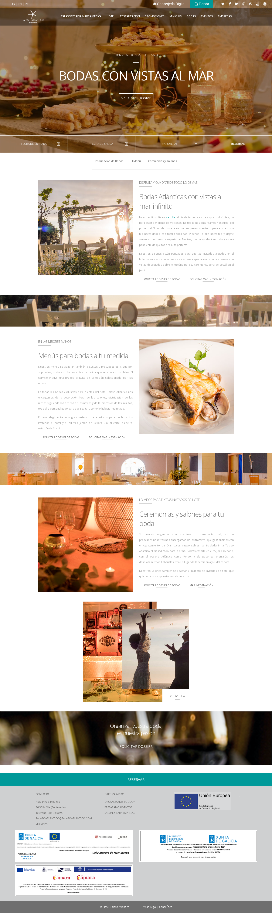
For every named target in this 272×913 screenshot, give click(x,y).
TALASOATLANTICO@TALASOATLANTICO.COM (64, 818)
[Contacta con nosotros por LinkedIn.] (236, 4)
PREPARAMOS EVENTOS (118, 807)
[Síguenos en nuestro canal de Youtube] (257, 4)
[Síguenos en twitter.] (222, 4)
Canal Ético (165, 907)
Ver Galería (177, 696)
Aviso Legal (149, 907)
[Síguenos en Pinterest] (250, 4)
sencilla (170, 217)
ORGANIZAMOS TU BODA (120, 802)
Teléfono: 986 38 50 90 (49, 813)
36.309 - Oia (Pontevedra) (51, 807)
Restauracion (130, 16)
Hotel (111, 16)
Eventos (207, 16)
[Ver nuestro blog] (264, 4)
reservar (238, 143)
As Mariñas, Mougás (48, 802)
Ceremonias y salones (162, 161)
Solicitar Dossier (136, 98)
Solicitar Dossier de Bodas (161, 279)
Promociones (154, 16)
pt (27, 4)
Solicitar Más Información (208, 279)
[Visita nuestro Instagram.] (243, 4)
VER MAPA (42, 824)
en (20, 4)
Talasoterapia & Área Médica (81, 16)
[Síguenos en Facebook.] (229, 4)
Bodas (191, 16)
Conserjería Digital (170, 4)
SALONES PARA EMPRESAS (120, 813)
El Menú (136, 161)
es (13, 4)
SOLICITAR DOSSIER (136, 746)
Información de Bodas (109, 161)
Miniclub (176, 16)
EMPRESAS (225, 16)
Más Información (201, 585)
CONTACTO (42, 794)
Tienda (203, 4)
